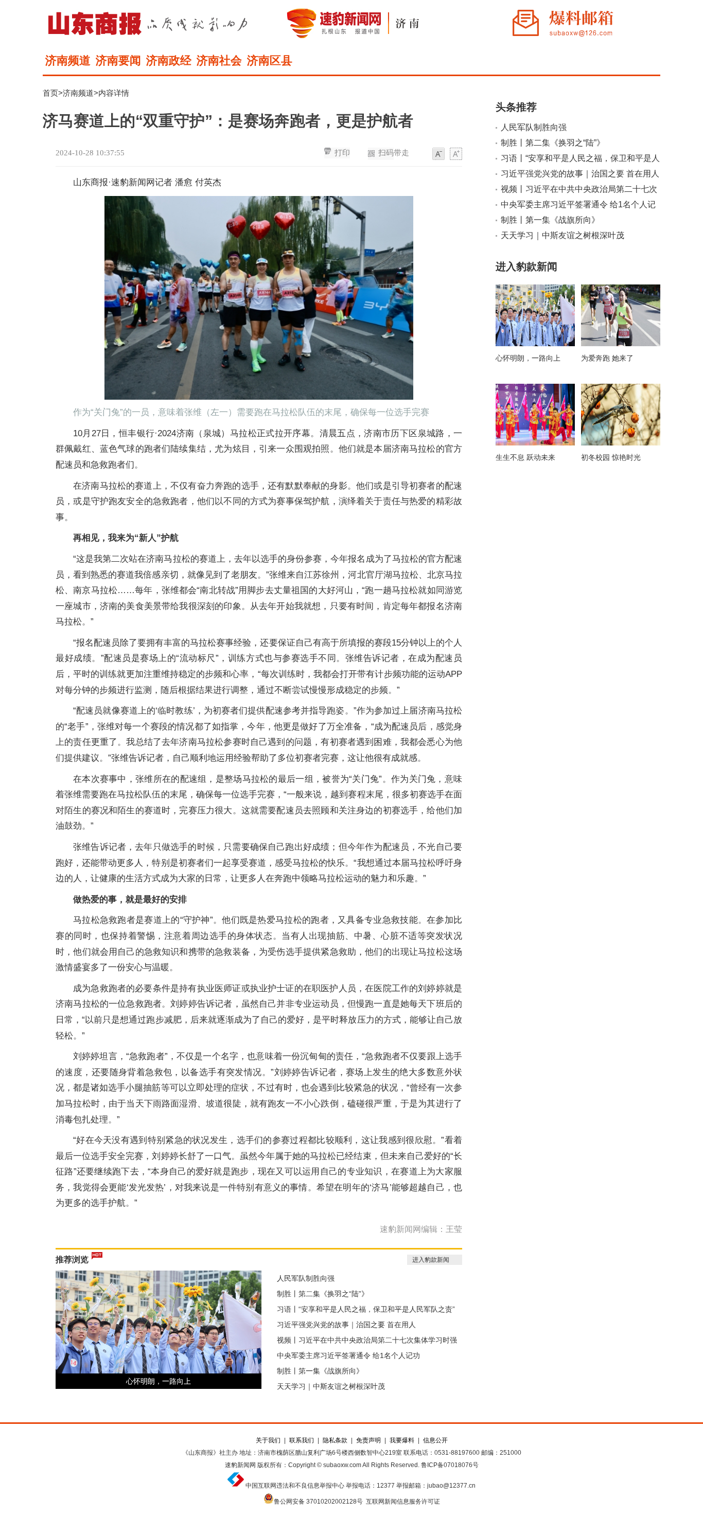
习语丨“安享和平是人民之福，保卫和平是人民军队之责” (366, 1309)
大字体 (456, 154)
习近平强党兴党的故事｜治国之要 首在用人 (346, 1324)
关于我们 (268, 1440)
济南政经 (168, 60)
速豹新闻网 (240, 1465)
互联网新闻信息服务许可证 (403, 1501)
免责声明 (368, 1440)
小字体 (438, 154)
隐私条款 (335, 1440)
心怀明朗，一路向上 (158, 1381)
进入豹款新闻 (430, 1259)
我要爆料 (402, 1440)
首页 (50, 92)
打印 (342, 153)
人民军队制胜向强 (306, 1278)
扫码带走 (393, 153)
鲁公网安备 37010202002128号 (318, 1501)
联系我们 (301, 1440)
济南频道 (68, 60)
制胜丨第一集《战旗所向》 (320, 1371)
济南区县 (269, 60)
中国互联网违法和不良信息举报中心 (294, 1485)
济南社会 (219, 60)
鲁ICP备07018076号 (450, 1465)
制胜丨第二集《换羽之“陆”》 (322, 1294)
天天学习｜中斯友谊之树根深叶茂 (331, 1386)
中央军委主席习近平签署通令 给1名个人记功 (348, 1355)
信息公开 (435, 1440)
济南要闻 (118, 60)
